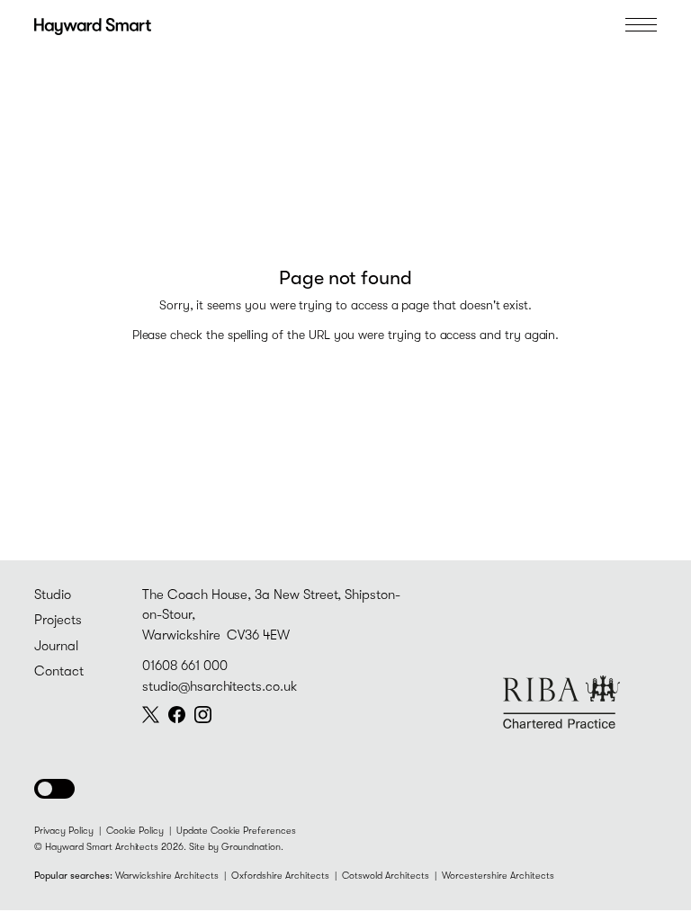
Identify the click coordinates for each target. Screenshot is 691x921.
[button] (54, 789)
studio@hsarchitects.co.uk (219, 686)
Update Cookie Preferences (236, 830)
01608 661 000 (184, 666)
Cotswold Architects (385, 875)
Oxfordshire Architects (280, 875)
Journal (56, 646)
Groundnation (251, 847)
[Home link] (92, 24)
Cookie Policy (135, 830)
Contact (59, 671)
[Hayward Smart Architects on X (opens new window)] (150, 714)
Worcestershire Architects (498, 875)
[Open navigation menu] (641, 25)
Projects (58, 620)
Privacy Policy (64, 830)
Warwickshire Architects (167, 875)
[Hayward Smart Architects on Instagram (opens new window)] (202, 714)
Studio (52, 595)
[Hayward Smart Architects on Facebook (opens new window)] (176, 714)
